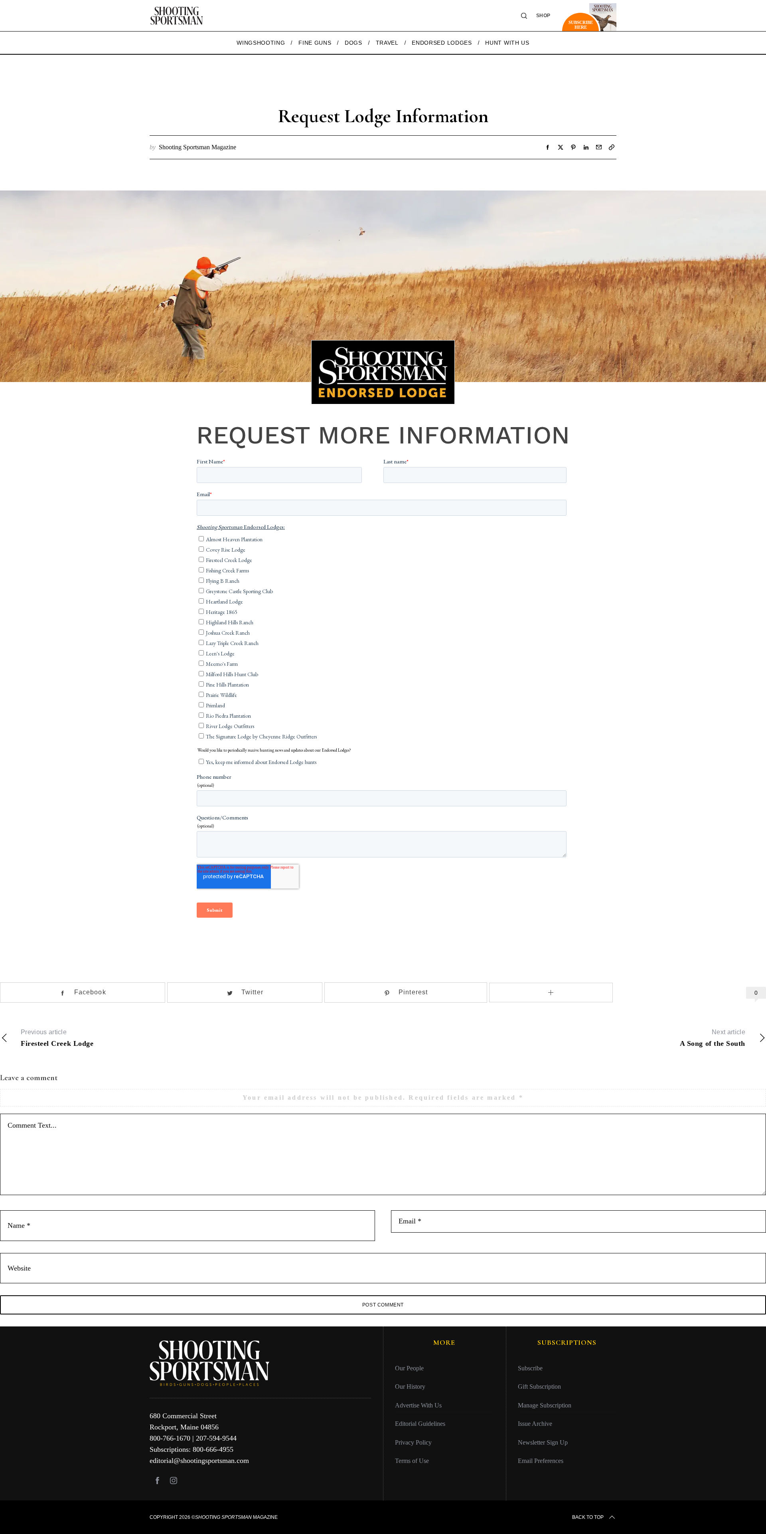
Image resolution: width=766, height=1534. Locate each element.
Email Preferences (540, 1460)
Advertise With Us (418, 1405)
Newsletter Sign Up (543, 1442)
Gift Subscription (539, 1386)
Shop (543, 15)
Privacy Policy (413, 1442)
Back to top (588, 1517)
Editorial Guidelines (420, 1423)
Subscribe (530, 1368)
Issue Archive (535, 1423)
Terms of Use (412, 1460)
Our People (409, 1368)
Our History (410, 1386)
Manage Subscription (544, 1405)
